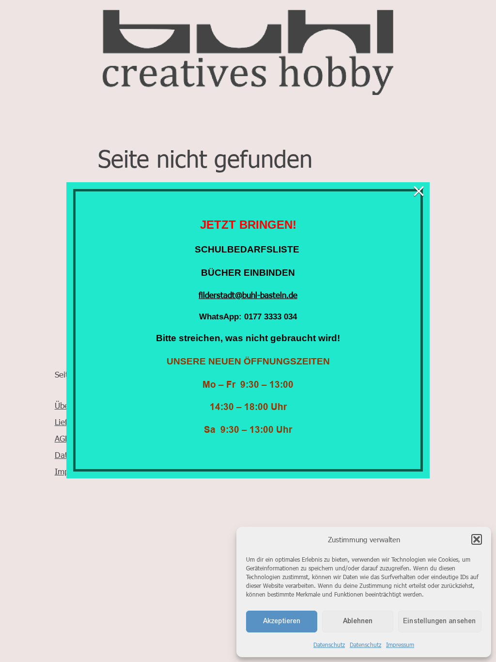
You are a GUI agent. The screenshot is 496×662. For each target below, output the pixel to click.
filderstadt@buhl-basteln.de (248, 294)
